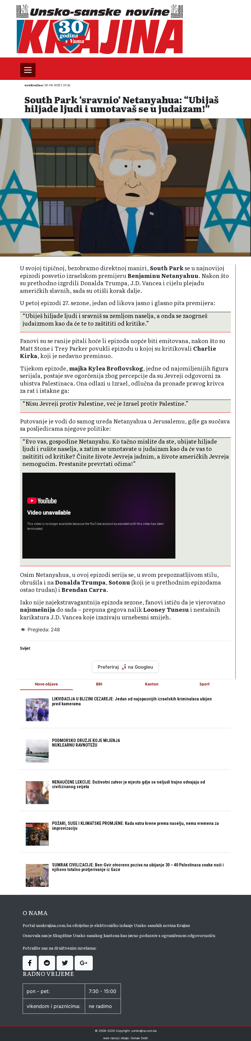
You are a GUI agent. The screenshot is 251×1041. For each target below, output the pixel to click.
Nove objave (46, 684)
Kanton (152, 684)
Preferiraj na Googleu (125, 667)
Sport (205, 684)
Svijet (25, 648)
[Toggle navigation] (28, 70)
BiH (99, 684)
